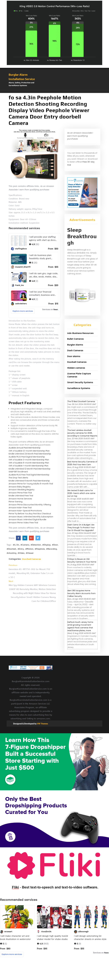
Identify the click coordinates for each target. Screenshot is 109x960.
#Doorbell (11, 549)
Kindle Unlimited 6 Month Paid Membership (29, 480)
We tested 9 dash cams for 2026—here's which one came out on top (81, 493)
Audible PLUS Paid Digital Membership (27, 456)
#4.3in (16, 545)
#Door (55, 545)
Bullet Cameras (75, 339)
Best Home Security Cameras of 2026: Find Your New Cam (82, 463)
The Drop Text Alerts (18, 477)
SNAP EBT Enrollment (18, 471)
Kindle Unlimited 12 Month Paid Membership (29, 468)
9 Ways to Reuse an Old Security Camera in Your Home (81, 560)
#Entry (21, 549)
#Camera (24, 545)
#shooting (11, 553)
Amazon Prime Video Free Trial (23, 522)
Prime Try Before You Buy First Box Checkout (30, 513)
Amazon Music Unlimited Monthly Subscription (31, 516)
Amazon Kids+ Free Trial (20, 507)
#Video (21, 553)
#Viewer (30, 553)
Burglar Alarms (75, 344)
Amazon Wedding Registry (21, 489)
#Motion (29, 549)
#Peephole (40, 549)
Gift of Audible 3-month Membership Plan (29, 459)
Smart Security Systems (80, 382)
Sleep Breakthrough (82, 236)
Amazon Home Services (20, 498)
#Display (46, 545)
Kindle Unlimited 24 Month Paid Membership (30, 453)
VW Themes (42, 723)
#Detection (36, 545)
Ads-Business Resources (80, 333)
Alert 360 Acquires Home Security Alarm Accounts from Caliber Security (81, 593)
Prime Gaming (15, 501)
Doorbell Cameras (31, 559)
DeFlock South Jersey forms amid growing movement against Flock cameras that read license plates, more (80, 626)
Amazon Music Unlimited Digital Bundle (27, 519)
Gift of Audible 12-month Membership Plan (29, 450)
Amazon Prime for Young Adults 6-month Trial (31, 483)
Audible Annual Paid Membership (25, 447)
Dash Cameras (75, 350)
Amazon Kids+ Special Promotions (25, 510)
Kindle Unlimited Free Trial (21, 495)
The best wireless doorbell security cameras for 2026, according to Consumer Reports (82, 433)
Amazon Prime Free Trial (20, 492)
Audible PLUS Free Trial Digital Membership (29, 474)
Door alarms (73, 356)
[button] (54, 91)
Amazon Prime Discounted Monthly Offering (30, 504)
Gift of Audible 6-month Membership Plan (29, 462)
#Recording (51, 549)
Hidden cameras (76, 367)
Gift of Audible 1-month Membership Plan (28, 465)
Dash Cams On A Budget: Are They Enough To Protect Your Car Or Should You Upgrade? (81, 527)
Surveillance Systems (78, 388)
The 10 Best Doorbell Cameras (81, 401)
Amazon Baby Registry (20, 486)
